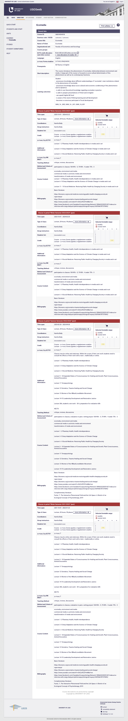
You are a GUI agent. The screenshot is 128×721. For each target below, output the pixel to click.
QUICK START (11, 25)
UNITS (8, 33)
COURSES (9, 38)
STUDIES (9, 44)
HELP (8, 53)
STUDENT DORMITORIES (14, 49)
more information (80, 119)
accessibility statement (109, 709)
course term (101, 125)
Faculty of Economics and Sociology (68, 47)
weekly (99, 123)
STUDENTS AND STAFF (14, 29)
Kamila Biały (58, 123)
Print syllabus (105, 26)
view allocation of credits (65, 55)
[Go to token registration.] (106, 116)
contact (105, 707)
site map (105, 711)
